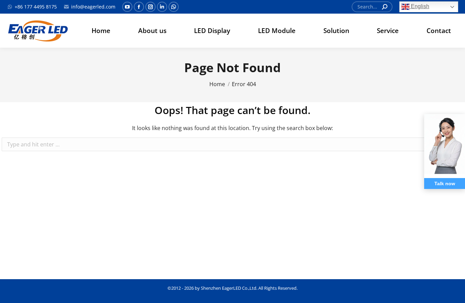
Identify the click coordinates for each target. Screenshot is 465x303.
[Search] (384, 6)
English (419, 6)
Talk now (444, 183)
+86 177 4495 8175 (36, 6)
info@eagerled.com (93, 6)
